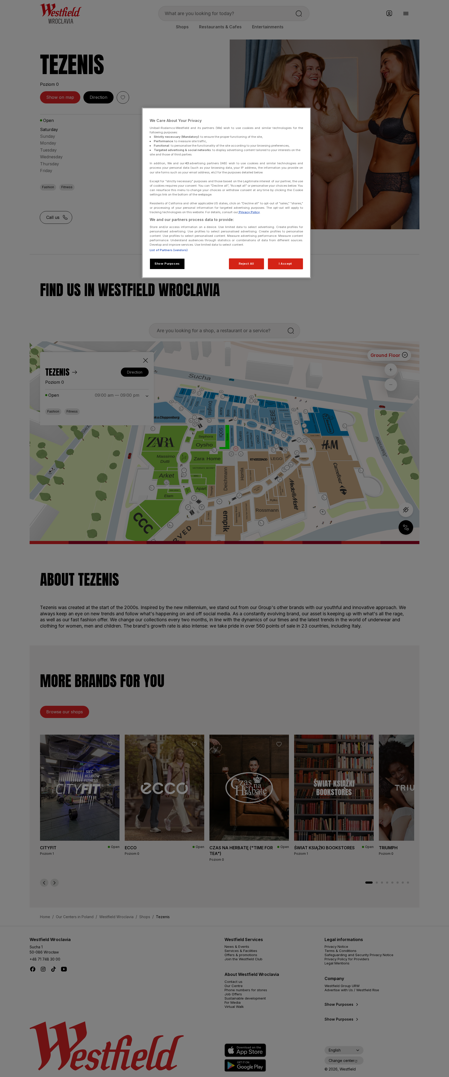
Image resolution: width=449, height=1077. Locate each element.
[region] (226, 193)
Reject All (246, 263)
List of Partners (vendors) (169, 250)
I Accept (285, 263)
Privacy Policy (249, 212)
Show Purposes (167, 263)
